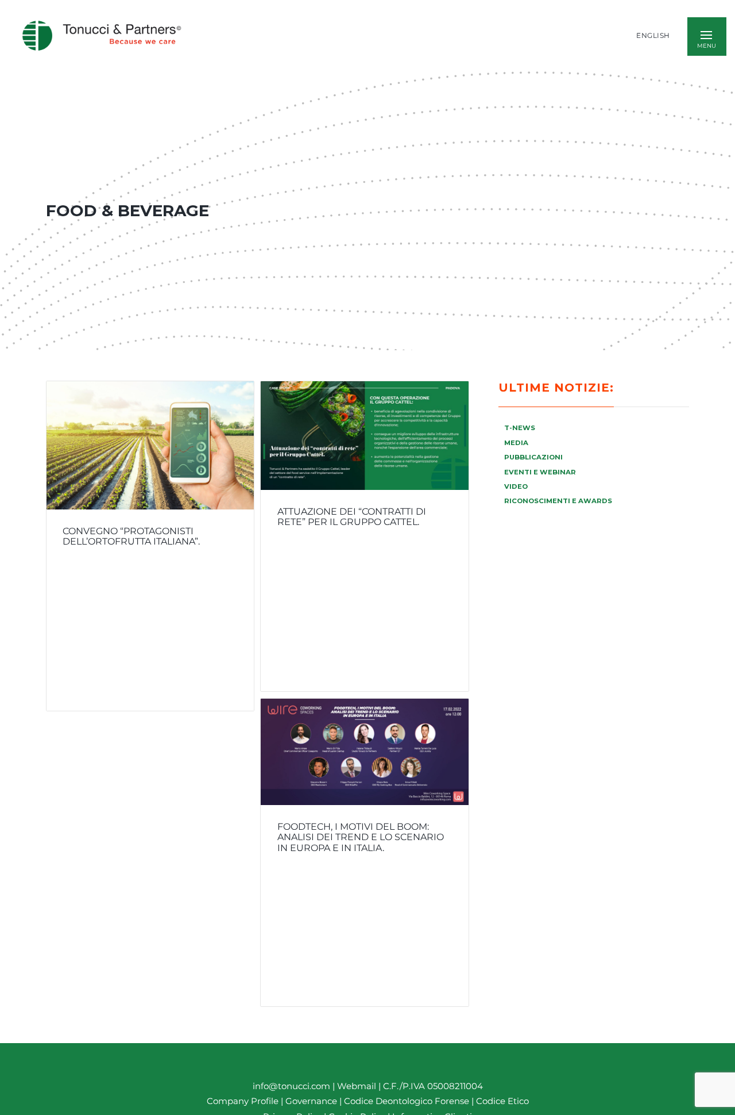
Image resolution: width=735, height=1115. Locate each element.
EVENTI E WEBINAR (540, 472)
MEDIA (516, 443)
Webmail (356, 1086)
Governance (312, 1101)
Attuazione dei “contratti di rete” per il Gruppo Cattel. (351, 517)
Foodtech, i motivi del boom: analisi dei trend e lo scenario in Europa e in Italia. (360, 837)
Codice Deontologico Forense (407, 1101)
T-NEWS (519, 428)
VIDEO (516, 486)
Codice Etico (502, 1101)
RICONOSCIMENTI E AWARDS (558, 501)
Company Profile (242, 1101)
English (653, 35)
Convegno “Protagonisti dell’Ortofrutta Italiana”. (131, 536)
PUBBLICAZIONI (533, 457)
